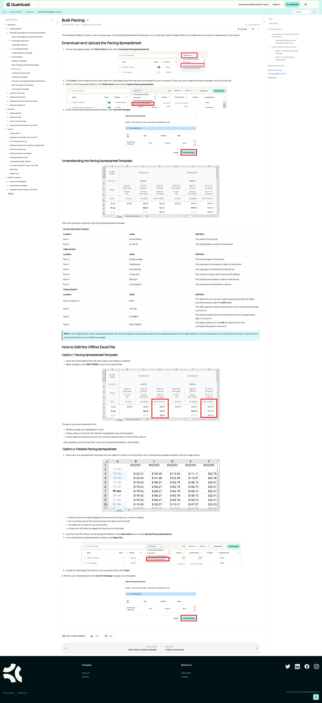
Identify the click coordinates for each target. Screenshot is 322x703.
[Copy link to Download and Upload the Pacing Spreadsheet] (145, 43)
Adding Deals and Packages (21, 153)
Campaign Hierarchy (20, 45)
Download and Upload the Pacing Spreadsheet (285, 35)
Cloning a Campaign (20, 77)
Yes (97, 636)
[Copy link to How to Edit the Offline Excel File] (119, 347)
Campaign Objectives (20, 41)
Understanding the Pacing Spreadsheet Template (285, 42)
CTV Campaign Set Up (18, 141)
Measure (11, 109)
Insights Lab (14, 173)
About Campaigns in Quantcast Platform (27, 37)
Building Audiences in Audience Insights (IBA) (27, 145)
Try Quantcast (292, 4)
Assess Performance (18, 97)
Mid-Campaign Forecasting (22, 85)
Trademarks (22, 693)
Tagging (11, 193)
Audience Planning (17, 93)
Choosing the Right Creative (20, 161)
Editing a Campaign (19, 61)
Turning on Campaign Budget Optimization (28, 81)
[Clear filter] (52, 20)
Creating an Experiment (21, 73)
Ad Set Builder (17, 57)
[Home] (18, 4)
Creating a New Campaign (22, 53)
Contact (184, 677)
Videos (10, 129)
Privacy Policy (8, 693)
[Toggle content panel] (264, 21)
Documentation (15, 12)
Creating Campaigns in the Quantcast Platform (50, 12)
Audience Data (15, 117)
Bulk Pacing (16, 69)
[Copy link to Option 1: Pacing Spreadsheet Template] (122, 355)
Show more (272, 78)
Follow (243, 29)
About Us (86, 673)
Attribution (14, 169)
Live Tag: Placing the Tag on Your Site (24, 165)
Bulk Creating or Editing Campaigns (25, 65)
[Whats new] (306, 5)
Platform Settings (14, 177)
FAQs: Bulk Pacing (274, 70)
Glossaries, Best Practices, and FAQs (23, 101)
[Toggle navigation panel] (57, 22)
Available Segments (17, 105)
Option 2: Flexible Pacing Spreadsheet (284, 58)
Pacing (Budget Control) (19, 157)
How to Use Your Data (18, 121)
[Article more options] (258, 29)
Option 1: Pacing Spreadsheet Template (286, 52)
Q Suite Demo (15, 133)
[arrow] (270, 35)
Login (314, 4)
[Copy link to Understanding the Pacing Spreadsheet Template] (136, 161)
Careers (85, 677)
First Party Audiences (18, 149)
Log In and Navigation (18, 181)
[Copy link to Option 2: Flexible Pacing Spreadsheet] (120, 449)
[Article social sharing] (253, 29)
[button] (305, 12)
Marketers (30, 12)
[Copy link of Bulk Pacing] (88, 20)
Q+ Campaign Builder (20, 49)
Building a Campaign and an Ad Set (23, 137)
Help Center (186, 673)
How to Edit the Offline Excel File (284, 47)
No (111, 636)
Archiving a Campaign (20, 89)
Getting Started (15, 29)
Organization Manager (18, 185)
